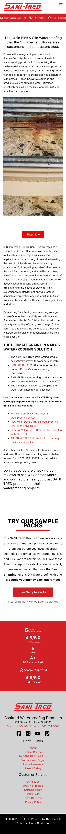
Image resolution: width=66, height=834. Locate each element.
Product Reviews (33, 752)
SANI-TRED (17, 365)
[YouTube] (37, 733)
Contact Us (33, 781)
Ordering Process (33, 785)
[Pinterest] (47, 733)
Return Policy (33, 793)
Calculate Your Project (33, 760)
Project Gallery (33, 768)
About (33, 748)
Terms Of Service (33, 798)
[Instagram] (28, 733)
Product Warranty (33, 764)
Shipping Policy (33, 789)
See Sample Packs (33, 592)
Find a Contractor (39, 823)
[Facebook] (18, 733)
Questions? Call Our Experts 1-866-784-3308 (33, 726)
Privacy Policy (33, 802)
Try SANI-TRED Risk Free (33, 756)
